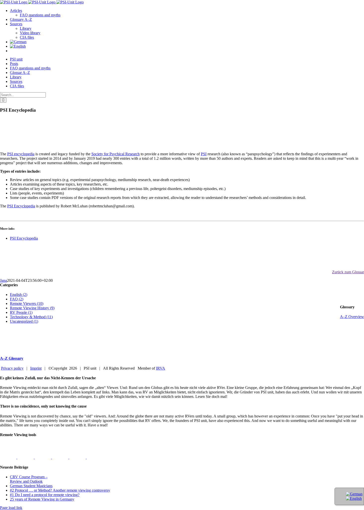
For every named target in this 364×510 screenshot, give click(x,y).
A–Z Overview (352, 317)
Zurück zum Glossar (348, 272)
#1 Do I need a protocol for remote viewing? (44, 495)
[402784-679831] (95, 457)
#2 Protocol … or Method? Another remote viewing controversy (60, 490)
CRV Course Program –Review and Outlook (29, 479)
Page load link (11, 508)
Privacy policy (12, 368)
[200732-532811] (8, 457)
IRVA (160, 368)
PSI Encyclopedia (21, 206)
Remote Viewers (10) (26, 303)
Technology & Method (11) (31, 317)
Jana (3, 280)
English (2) (18, 294)
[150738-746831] (60, 457)
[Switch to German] (18, 42)
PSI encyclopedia (20, 154)
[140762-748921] (43, 457)
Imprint (36, 368)
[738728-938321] (78, 457)
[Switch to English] (354, 498)
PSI (204, 154)
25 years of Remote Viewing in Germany (42, 499)
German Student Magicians (31, 486)
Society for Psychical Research (115, 154)
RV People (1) (21, 312)
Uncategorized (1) (24, 321)
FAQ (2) (16, 299)
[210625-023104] (26, 457)
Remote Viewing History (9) (32, 308)
